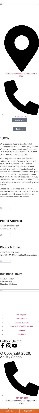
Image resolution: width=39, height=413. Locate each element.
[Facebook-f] (2, 345)
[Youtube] (14, 345)
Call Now (9, 411)
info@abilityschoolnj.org (27, 255)
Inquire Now (29, 411)
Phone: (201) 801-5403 (9, 252)
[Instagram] (8, 345)
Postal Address (11, 221)
